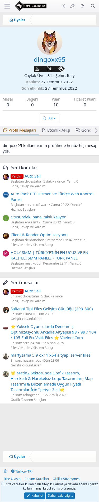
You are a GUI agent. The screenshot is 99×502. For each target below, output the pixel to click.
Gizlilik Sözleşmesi (66, 478)
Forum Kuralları (37, 478)
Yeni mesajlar (25, 282)
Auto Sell (26, 176)
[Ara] (93, 6)
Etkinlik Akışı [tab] (58, 130)
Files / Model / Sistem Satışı (32, 244)
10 (56, 105)
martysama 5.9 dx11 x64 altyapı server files (50, 355)
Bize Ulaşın (12, 478)
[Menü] (7, 6)
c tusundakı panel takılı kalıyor (38, 216)
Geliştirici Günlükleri (26, 318)
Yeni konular (24, 168)
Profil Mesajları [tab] (22, 130)
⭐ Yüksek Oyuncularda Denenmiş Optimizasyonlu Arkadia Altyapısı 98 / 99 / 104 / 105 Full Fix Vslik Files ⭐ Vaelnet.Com (53, 332)
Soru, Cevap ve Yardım (28, 186)
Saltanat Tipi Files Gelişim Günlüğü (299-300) (52, 308)
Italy (71, 75)
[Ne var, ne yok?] (82, 6)
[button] (5, 471)
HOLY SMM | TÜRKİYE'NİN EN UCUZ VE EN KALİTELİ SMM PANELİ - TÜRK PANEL (49, 255)
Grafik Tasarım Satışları (28, 399)
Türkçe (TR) (23, 471)
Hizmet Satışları (23, 209)
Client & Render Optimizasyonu (39, 234)
